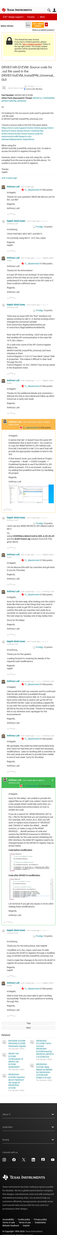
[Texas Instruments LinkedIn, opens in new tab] (33, 1161)
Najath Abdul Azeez (16, 88)
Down (14, 214)
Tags (28, 1023)
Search (49, 10)
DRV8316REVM (9, 101)
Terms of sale (8, 1222)
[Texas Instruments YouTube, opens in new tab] (53, 1161)
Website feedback (10, 1225)
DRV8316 (37, 98)
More (42, 17)
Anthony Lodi (13, 186)
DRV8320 (21, 101)
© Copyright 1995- (13, 1231)
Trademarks (40, 1222)
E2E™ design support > (13, 17)
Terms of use (25, 1222)
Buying (5, 1139)
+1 (53, 780)
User (54, 10)
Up (8, 214)
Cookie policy (24, 1219)
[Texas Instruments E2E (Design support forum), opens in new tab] (43, 1161)
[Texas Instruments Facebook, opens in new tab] (14, 1161)
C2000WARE (49, 98)
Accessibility (8, 1219)
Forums (31, 17)
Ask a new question (46, 24)
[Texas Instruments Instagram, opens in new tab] (4, 1161)
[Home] (17, 10)
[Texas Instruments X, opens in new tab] (24, 1161)
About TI (6, 1114)
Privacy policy (40, 1219)
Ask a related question (38, 25)
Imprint (26, 1225)
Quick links (7, 1127)
